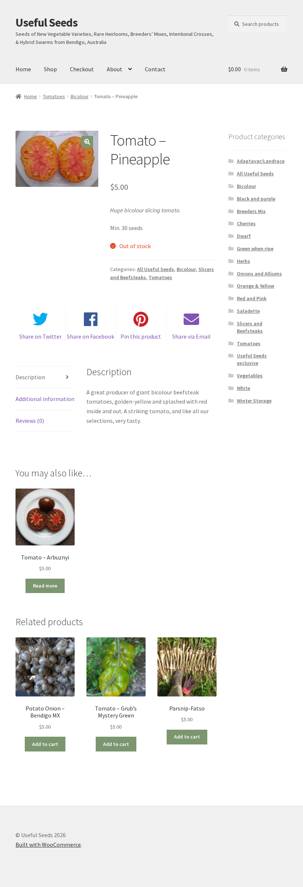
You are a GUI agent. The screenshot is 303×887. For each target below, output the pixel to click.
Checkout (82, 69)
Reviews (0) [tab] (30, 420)
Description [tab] (30, 377)
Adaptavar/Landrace (261, 161)
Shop (50, 69)
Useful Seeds (47, 22)
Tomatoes (54, 96)
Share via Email (191, 336)
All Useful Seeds (155, 269)
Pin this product (140, 336)
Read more (45, 585)
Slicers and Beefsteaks (250, 327)
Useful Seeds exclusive (252, 359)
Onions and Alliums (259, 273)
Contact (155, 69)
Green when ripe (255, 248)
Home (23, 69)
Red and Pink (251, 298)
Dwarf (244, 236)
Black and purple (256, 198)
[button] (87, 142)
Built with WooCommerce (48, 844)
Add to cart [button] (45, 744)
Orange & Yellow (255, 285)
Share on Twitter (40, 336)
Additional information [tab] (45, 399)
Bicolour (80, 96)
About (114, 69)
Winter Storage (254, 400)
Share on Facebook (90, 336)
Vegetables (250, 375)
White (243, 388)
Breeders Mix (251, 211)
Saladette (248, 311)
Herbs (243, 261)
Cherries (246, 223)
